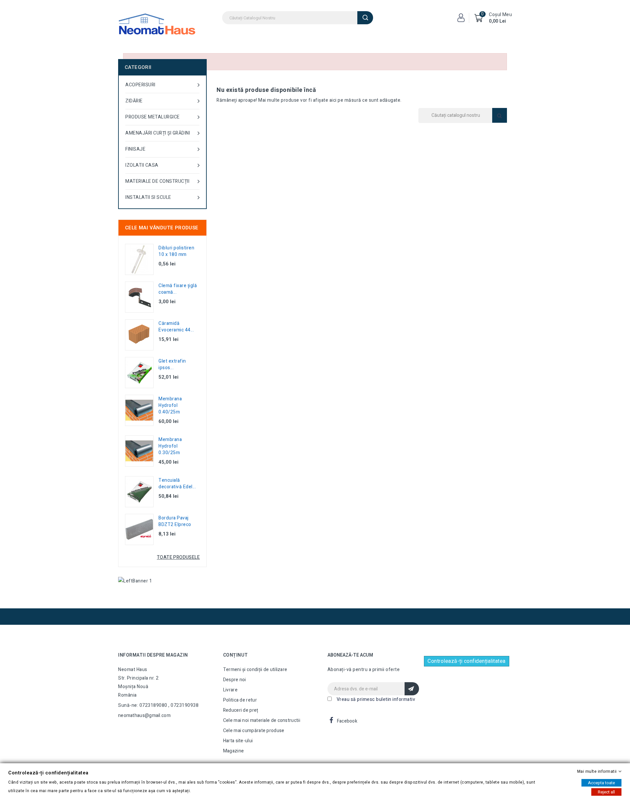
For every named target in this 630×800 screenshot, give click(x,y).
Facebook (347, 721)
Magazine (233, 750)
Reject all (606, 792)
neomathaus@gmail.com (144, 715)
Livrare (230, 689)
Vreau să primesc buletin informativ (376, 699)
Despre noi (234, 679)
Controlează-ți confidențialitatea (467, 661)
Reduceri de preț (241, 710)
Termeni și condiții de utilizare (255, 669)
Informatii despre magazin (153, 655)
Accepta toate (601, 783)
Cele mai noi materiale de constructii (261, 720)
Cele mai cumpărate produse (253, 730)
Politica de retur (240, 700)
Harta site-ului (238, 740)
